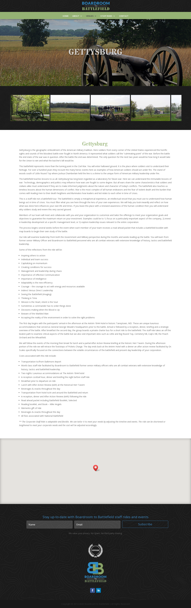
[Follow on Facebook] (92, 590)
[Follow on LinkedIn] (98, 590)
